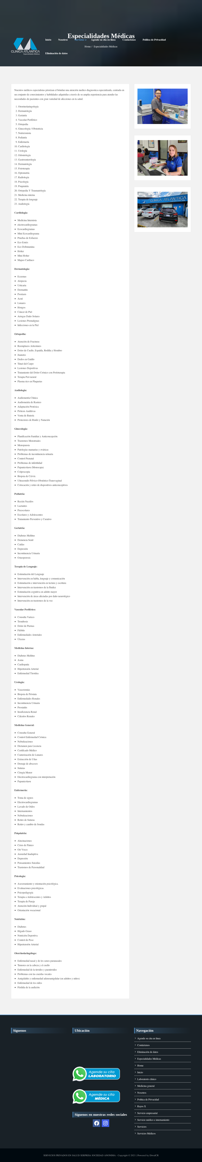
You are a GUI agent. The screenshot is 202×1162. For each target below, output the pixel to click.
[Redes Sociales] (96, 1123)
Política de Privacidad (154, 39)
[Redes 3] (105, 1123)
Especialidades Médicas (149, 1058)
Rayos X (141, 1106)
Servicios (79, 39)
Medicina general (145, 1085)
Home (140, 1065)
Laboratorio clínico (146, 1079)
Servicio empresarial (147, 1113)
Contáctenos (129, 39)
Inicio (48, 39)
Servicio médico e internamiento (153, 1119)
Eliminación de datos (56, 53)
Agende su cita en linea (103, 39)
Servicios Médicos (146, 1133)
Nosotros (63, 39)
